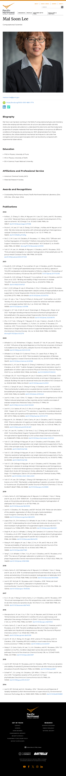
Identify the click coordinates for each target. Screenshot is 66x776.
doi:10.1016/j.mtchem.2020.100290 (22, 405)
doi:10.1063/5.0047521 (17, 284)
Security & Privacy (17, 735)
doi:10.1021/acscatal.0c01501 (39, 383)
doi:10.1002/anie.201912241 (34, 394)
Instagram (37, 766)
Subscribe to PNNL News (34, 747)
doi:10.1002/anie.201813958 (19, 561)
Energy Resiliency (48, 728)
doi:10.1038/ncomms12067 (40, 644)
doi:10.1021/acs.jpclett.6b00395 (20, 635)
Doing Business (17, 730)
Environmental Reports (17, 733)
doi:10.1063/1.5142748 (20, 449)
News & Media (45, 3)
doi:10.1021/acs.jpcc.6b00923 (43, 622)
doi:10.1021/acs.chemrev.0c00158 (21, 361)
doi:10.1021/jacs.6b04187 (25, 655)
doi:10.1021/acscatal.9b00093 (20, 506)
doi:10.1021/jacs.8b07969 (18, 550)
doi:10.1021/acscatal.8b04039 (27, 539)
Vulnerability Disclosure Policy (17, 738)
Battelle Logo (41, 754)
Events (61, 3)
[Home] (9, 9)
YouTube (24, 766)
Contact (17, 725)
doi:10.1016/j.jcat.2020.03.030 (20, 350)
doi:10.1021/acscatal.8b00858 (48, 578)
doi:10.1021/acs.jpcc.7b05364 (20, 589)
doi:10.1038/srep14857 (48, 669)
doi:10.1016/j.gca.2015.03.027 (20, 680)
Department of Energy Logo (24, 754)
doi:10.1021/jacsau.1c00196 (19, 306)
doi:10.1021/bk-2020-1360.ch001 (23, 476)
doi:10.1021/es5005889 (54, 694)
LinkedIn (4, 106)
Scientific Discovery (48, 725)
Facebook (28, 766)
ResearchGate (8, 106)
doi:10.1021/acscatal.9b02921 (47, 528)
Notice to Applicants (17, 741)
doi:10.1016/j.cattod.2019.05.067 (20, 427)
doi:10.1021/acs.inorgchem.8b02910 (22, 517)
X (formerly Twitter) (33, 766)
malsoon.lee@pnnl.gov (11, 97)
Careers (54, 3)
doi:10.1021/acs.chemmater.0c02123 (41, 438)
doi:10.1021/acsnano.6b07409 (20, 605)
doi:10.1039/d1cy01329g (18, 235)
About (36, 3)
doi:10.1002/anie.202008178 (45, 317)
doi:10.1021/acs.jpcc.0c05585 (38, 487)
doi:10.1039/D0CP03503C (47, 372)
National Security (48, 730)
